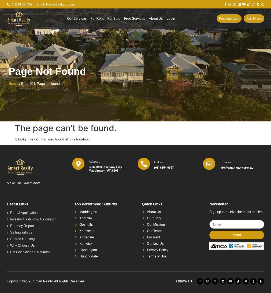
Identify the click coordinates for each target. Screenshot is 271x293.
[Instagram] (230, 4)
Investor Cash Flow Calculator (32, 219)
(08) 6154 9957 (164, 167)
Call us (159, 162)
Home (13, 83)
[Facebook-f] (225, 4)
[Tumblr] (258, 4)
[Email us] (209, 164)
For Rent (97, 18)
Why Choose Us (22, 245)
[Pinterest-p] (253, 4)
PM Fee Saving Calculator (30, 252)
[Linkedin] (239, 4)
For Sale (113, 18)
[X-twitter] (234, 4)
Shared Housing (22, 239)
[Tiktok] (248, 4)
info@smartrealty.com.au (236, 167)
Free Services (134, 18)
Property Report (22, 226)
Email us (226, 162)
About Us (156, 18)
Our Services (77, 18)
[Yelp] (262, 4)
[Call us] (144, 164)
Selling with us (21, 232)
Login (171, 18)
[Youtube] (244, 4)
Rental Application (24, 213)
